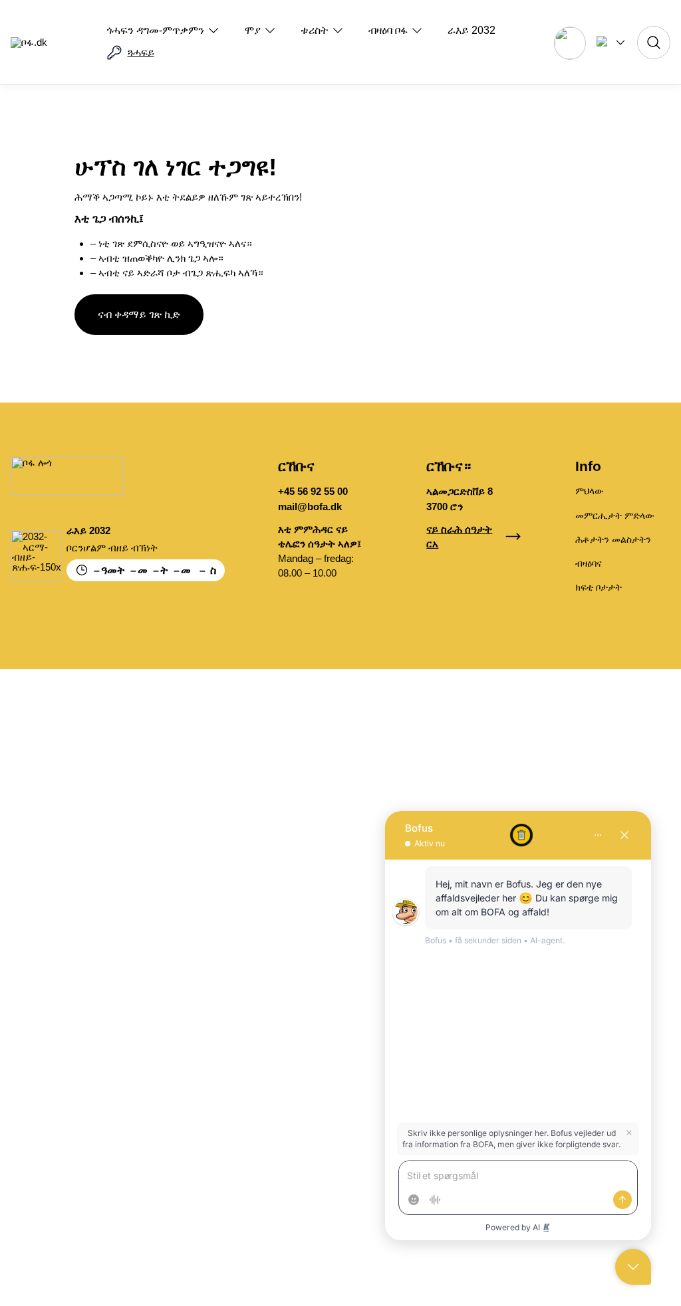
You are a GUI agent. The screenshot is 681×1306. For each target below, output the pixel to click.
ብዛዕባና (588, 563)
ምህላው (589, 491)
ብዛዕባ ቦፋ (388, 30)
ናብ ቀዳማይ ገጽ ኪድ (139, 314)
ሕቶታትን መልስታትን (613, 539)
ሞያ (252, 30)
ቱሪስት (315, 30)
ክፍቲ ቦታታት (598, 587)
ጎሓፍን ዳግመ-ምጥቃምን (155, 30)
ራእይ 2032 (471, 30)
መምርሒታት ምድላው (614, 515)
